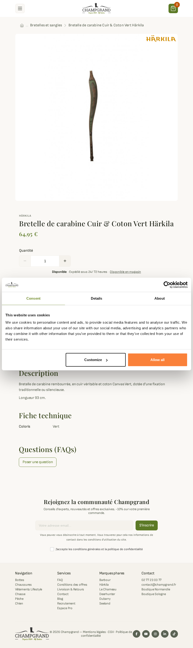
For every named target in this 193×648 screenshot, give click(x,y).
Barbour (105, 580)
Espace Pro (64, 608)
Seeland (104, 603)
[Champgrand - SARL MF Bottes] (96, 8)
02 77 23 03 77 (151, 580)
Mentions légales (94, 632)
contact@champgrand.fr (158, 585)
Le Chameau (108, 589)
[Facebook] (136, 634)
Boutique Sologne (153, 594)
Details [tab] (96, 298)
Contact (62, 594)
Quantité (26, 250)
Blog (60, 599)
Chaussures (23, 585)
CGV (111, 632)
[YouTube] (146, 634)
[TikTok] (174, 634)
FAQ (60, 580)
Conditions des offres (72, 585)
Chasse (20, 594)
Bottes (19, 580)
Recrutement (66, 603)
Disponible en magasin (125, 272)
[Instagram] (155, 634)
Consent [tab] (33, 298)
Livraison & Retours (70, 589)
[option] (96, 117)
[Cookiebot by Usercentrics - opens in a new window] (167, 284)
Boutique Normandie (155, 589)
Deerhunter (107, 594)
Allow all (157, 360)
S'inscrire (146, 525)
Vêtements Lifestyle (28, 589)
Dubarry (105, 599)
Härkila (25, 216)
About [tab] (159, 298)
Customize (93, 360)
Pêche (19, 599)
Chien (19, 603)
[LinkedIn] (165, 634)
